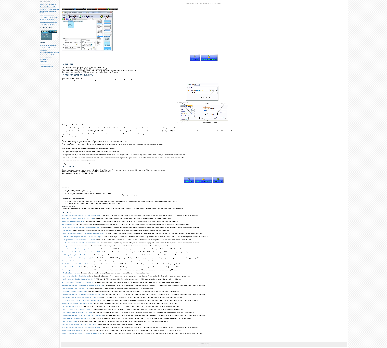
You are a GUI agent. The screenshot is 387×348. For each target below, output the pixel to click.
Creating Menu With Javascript (48, 47)
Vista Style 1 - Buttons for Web (48, 6)
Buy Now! (82, 190)
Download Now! (86, 192)
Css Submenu (43, 50)
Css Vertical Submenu (45, 64)
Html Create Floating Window (47, 54)
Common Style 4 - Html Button (48, 4)
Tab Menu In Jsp (44, 59)
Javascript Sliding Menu (46, 57)
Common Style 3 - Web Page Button (49, 9)
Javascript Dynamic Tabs (46, 66)
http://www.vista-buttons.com (114, 128)
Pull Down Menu (44, 61)
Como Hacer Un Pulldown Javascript (49, 52)
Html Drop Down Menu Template (48, 22)
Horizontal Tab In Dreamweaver (48, 45)
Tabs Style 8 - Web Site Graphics (48, 17)
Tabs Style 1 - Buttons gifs (47, 15)
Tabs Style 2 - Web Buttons (47, 24)
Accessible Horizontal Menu (204, 345)
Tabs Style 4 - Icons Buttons (47, 19)
